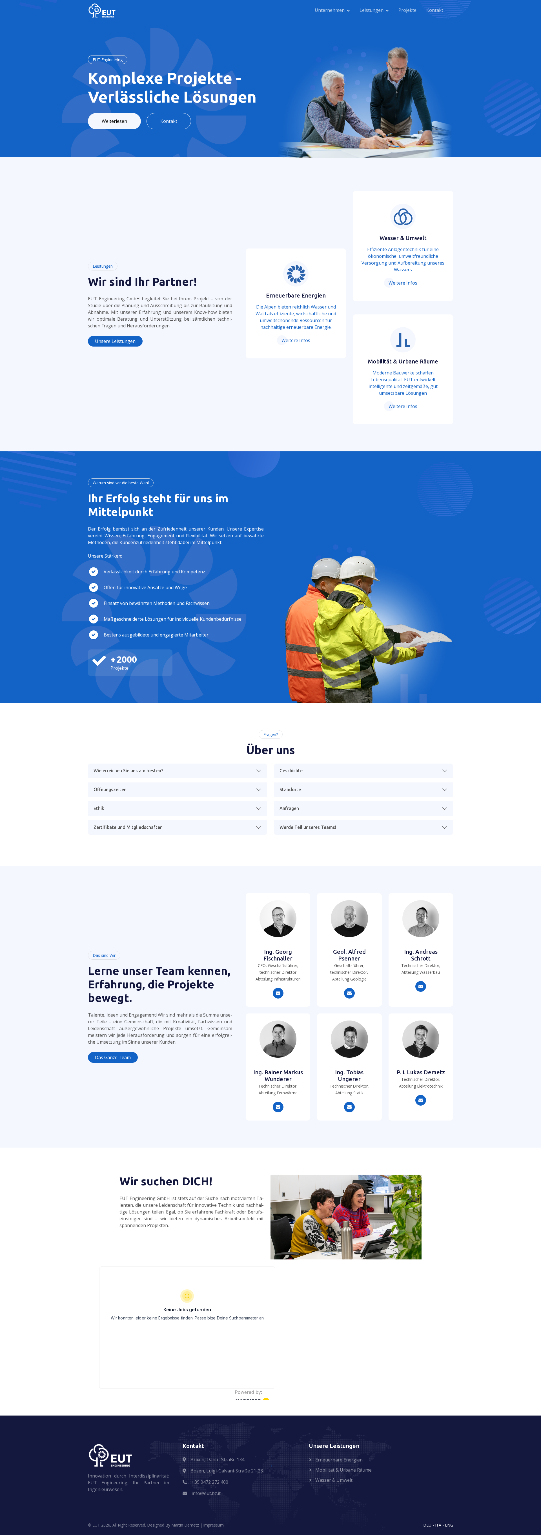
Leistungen (371, 10)
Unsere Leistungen (115, 341)
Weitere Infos (295, 340)
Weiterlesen (114, 121)
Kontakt (434, 10)
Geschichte (291, 770)
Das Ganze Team (113, 1057)
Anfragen (289, 808)
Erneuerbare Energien (338, 1460)
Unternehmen (330, 10)
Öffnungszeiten (110, 789)
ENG (449, 1525)
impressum (213, 1525)
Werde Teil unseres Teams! (308, 827)
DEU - (429, 1525)
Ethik (99, 808)
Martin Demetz (185, 1525)
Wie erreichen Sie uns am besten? (128, 770)
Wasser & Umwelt (333, 1480)
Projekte (407, 10)
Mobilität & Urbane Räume (343, 1470)
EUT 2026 (101, 1525)
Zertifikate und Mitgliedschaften (128, 827)
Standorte (290, 789)
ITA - (440, 1525)
